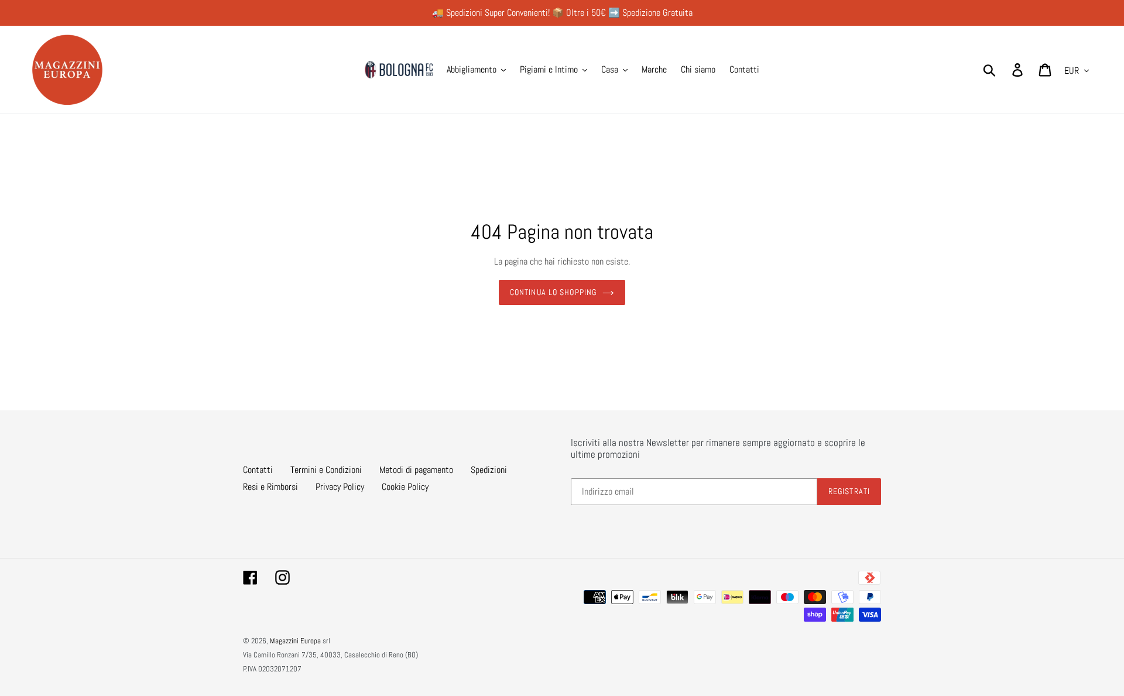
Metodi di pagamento (416, 470)
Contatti (258, 470)
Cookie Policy (405, 487)
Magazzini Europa (295, 641)
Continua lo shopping (553, 292)
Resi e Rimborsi (270, 487)
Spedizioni (489, 470)
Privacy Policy (340, 487)
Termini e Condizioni (326, 470)
